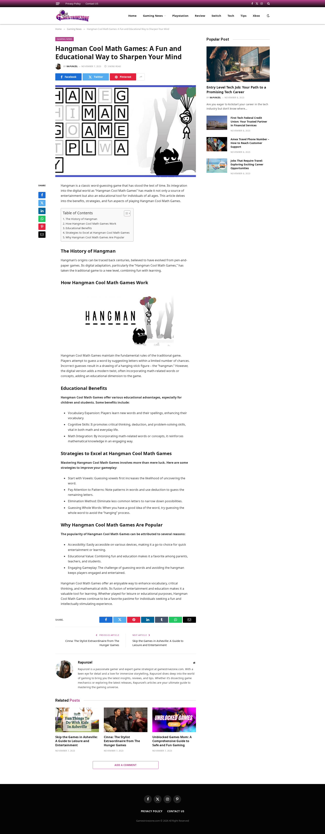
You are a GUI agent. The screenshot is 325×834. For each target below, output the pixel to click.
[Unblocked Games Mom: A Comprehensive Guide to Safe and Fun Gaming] (174, 719)
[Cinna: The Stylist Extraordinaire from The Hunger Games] (125, 719)
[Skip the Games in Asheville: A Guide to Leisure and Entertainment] (77, 719)
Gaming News (153, 15)
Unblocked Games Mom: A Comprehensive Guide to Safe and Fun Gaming (172, 741)
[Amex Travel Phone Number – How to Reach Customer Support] (217, 144)
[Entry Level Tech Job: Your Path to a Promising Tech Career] (238, 64)
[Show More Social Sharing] (141, 76)
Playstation (180, 15)
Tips (243, 15)
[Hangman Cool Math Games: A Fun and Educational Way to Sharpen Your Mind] (125, 131)
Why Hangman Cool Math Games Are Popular (95, 237)
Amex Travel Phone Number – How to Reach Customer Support (250, 142)
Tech (231, 15)
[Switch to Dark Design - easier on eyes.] (268, 15)
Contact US (92, 3)
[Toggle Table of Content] (125, 213)
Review (200, 15)
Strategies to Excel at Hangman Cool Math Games (98, 232)
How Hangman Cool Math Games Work (91, 223)
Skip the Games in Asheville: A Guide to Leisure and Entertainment (76, 741)
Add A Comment (126, 765)
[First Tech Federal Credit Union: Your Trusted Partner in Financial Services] (217, 123)
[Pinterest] (42, 226)
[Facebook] (42, 195)
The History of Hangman (81, 219)
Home (132, 15)
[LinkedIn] (42, 211)
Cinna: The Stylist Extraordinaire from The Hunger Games (122, 741)
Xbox (256, 15)
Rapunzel (72, 66)
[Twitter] (42, 203)
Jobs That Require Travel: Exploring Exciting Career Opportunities (247, 164)
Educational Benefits (79, 228)
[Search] (268, 3)
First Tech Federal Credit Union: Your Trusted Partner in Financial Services (249, 121)
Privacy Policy (73, 3)
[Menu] (58, 3)
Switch (216, 15)
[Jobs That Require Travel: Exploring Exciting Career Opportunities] (217, 165)
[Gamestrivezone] (72, 15)
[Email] (42, 234)
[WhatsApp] (42, 219)
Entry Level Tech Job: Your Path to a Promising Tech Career (236, 89)
